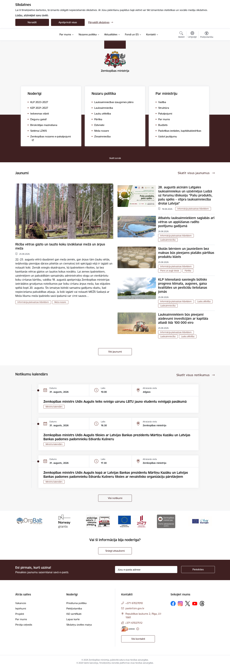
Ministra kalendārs (54, 406)
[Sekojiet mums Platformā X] (187, 603)
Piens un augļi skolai (169, 270)
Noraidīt (32, 22)
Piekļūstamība (74, 608)
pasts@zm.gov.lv (134, 608)
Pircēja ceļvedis (23, 624)
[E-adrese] (128, 629)
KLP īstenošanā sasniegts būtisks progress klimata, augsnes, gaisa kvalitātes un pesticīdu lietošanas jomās (182, 285)
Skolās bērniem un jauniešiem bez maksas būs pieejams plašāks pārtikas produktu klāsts (186, 253)
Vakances (20, 603)
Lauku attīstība (203, 301)
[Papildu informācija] (137, 629)
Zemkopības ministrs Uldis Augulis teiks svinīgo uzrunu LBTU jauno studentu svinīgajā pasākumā (115, 401)
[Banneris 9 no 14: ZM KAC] (166, 521)
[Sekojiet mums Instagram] (180, 603)
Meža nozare (60, 302)
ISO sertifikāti (73, 613)
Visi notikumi (115, 498)
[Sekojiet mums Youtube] (194, 603)
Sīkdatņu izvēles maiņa (79, 624)
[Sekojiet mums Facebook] (173, 603)
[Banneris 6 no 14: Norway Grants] (64, 521)
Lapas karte (73, 619)
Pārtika (188, 270)
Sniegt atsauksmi (115, 550)
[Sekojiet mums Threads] (202, 603)
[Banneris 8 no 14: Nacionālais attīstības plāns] (132, 521)
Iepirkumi (20, 608)
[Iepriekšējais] (23, 521)
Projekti (19, 613)
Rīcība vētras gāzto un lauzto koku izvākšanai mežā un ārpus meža (60, 246)
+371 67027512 (133, 622)
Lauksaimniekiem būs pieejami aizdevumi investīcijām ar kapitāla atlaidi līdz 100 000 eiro (183, 318)
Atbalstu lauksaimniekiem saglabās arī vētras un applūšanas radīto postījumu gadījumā (186, 222)
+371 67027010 (134, 603)
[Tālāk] (207, 521)
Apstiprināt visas (68, 22)
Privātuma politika (76, 603)
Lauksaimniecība (167, 240)
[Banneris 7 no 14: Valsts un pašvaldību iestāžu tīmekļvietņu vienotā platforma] (98, 521)
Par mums (21, 619)
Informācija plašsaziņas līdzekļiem (33, 302)
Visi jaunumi (115, 351)
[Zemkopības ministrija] (36, 35)
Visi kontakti (138, 638)
